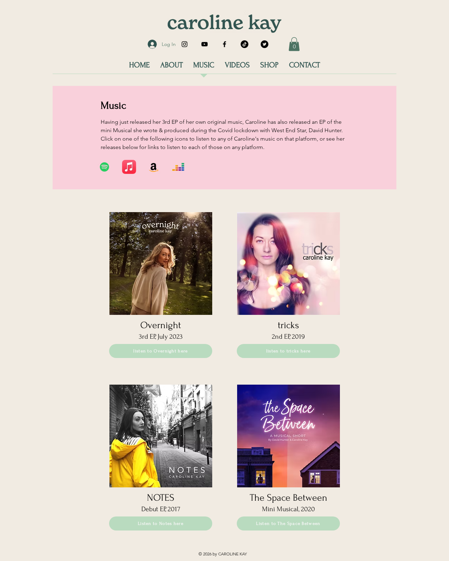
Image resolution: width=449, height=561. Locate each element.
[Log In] (151, 44)
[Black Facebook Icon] (224, 44)
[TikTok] (244, 44)
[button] (294, 44)
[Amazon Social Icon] (154, 167)
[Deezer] (178, 167)
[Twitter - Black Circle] (264, 44)
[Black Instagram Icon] (184, 44)
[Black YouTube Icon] (204, 44)
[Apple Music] (129, 167)
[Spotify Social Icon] (105, 167)
